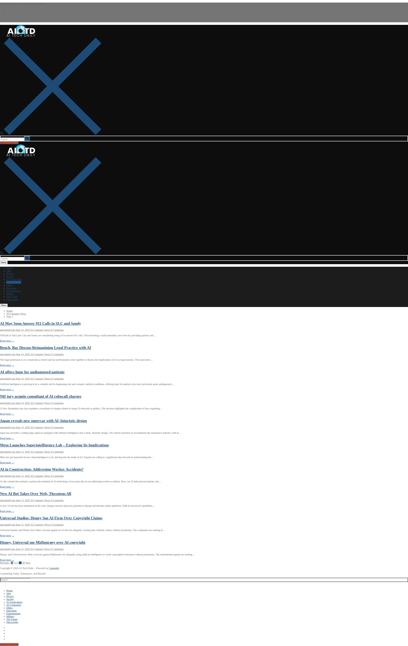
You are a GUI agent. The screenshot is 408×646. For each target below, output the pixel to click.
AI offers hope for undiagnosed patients (32, 372)
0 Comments (57, 330)
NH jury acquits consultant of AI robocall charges (40, 396)
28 (23, 562)
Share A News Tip (9, 142)
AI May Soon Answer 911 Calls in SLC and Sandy (40, 323)
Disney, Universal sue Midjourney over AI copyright (42, 542)
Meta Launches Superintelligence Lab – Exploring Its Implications (54, 445)
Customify (54, 568)
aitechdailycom (7, 330)
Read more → (7, 340)
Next (27, 562)
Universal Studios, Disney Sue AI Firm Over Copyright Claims (51, 518)
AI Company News (16, 313)
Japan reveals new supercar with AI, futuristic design (43, 421)
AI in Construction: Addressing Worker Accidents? (42, 469)
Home (9, 311)
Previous (4, 562)
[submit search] (27, 138)
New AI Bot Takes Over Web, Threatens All (35, 494)
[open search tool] (50, 134)
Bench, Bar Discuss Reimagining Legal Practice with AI (45, 348)
